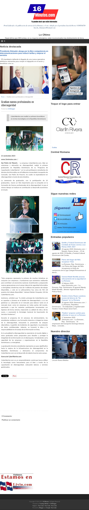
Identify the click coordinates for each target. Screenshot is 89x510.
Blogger (41, 507)
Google (48, 507)
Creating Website (44, 503)
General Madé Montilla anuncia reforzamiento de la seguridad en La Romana (74, 279)
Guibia (54, 147)
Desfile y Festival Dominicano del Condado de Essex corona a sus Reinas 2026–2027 (74, 245)
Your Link (41, 505)
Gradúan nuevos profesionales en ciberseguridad (17, 103)
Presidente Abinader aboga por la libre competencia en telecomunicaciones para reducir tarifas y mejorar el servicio (24, 53)
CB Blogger (11, 109)
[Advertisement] (19, 394)
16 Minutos (46, 501)
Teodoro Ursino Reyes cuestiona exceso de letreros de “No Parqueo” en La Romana (74, 298)
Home (2, 96)
